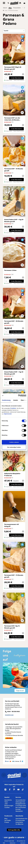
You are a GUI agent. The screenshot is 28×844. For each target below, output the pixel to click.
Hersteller (7, 820)
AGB (4, 843)
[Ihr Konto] (20, 3)
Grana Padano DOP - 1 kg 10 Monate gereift (13, 373)
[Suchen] (8, 3)
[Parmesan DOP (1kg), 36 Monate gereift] (14, 49)
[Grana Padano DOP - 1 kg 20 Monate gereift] (14, 201)
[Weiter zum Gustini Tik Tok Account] (23, 789)
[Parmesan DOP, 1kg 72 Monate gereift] (14, 608)
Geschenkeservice (21, 818)
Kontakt (18, 809)
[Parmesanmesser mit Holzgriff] (14, 506)
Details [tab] (15, 400)
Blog (5, 818)
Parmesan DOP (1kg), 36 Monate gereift (12, 68)
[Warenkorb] (24, 3)
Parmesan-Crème (10, 270)
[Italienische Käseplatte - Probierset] (14, 455)
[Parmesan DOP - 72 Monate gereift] (14, 557)
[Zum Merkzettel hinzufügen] (22, 61)
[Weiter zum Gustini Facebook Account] (10, 789)
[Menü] (4, 3)
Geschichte (8, 800)
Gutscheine (19, 822)
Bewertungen (8, 805)
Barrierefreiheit (21, 807)
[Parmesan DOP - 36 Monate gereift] (14, 303)
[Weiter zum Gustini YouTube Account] (18, 789)
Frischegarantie (21, 805)
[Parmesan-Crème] (14, 252)
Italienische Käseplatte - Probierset (12, 474)
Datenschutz (12, 843)
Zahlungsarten (20, 802)
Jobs (6, 804)
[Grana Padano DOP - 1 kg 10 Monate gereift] (14, 354)
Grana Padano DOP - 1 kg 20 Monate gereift (13, 220)
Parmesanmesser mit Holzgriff (11, 525)
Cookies (13, 408)
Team (6, 802)
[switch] (24, 425)
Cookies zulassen (14, 442)
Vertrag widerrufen (14, 830)
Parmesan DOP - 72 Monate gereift (13, 576)
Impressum (8, 414)
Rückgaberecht (20, 804)
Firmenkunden (20, 820)
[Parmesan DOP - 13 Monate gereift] (14, 150)
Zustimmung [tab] (6, 400)
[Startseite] (3, 10)
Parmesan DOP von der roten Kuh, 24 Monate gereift (12, 119)
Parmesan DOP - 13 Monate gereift (13, 170)
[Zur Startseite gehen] (14, 3)
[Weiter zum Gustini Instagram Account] (5, 789)
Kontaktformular (9, 715)
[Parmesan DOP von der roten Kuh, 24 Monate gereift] (14, 100)
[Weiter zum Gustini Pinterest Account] (14, 789)
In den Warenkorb (16, 78)
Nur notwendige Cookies (14, 447)
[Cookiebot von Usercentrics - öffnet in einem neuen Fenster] (19, 395)
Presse (6, 822)
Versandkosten (20, 800)
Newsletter (19, 811)
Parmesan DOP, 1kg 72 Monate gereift (12, 627)
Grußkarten (19, 824)
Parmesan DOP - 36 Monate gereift (13, 322)
